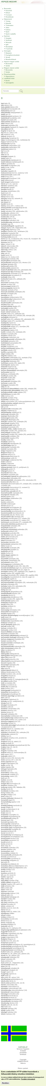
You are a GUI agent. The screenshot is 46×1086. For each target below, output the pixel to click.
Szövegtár (7, 51)
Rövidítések (9, 17)
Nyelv (7, 32)
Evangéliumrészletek (13, 55)
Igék (7, 44)
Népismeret (8, 19)
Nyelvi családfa (11, 34)
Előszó (8, 13)
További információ (28, 1079)
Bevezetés (7, 8)
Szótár (8, 66)
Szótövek (9, 40)
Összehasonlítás (9, 74)
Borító (8, 80)
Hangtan (8, 38)
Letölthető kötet (9, 78)
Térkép (8, 21)
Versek (8, 57)
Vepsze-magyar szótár (11, 61)
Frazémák (9, 49)
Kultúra (8, 30)
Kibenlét (8, 23)
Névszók (8, 42)
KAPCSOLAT (23, 1047)
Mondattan (9, 47)
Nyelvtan (7, 36)
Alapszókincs (10, 76)
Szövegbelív (10, 83)
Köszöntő (9, 10)
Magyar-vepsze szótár (11, 68)
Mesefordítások (11, 59)
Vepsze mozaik (9, 2)
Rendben (5, 1083)
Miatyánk (9, 53)
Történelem (9, 25)
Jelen (7, 27)
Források (9, 15)
